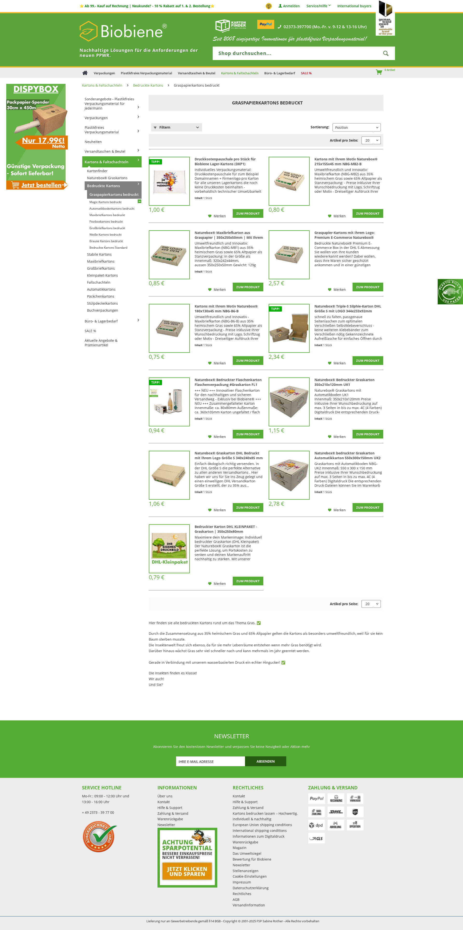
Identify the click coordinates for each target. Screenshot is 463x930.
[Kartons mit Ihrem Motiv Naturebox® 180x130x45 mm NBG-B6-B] (169, 328)
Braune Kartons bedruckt (106, 241)
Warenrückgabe (170, 819)
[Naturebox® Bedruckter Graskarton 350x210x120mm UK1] (289, 401)
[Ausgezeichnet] (118, 836)
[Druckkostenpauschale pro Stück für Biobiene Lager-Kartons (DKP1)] (169, 181)
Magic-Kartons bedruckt (105, 202)
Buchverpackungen (102, 310)
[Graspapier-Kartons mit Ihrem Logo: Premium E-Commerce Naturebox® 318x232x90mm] (289, 254)
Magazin (239, 847)
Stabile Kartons (99, 254)
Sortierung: (320, 127)
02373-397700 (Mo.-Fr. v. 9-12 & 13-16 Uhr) (325, 26)
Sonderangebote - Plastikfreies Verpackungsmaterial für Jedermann (109, 103)
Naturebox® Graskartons (107, 178)
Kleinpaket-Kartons (102, 275)
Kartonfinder (97, 171)
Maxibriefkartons (101, 261)
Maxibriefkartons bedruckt (107, 215)
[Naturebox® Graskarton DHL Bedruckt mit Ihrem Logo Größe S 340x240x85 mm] (169, 475)
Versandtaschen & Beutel (105, 151)
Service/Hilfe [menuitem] (316, 6)
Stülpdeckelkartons (102, 303)
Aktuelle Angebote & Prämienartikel (101, 342)
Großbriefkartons (101, 268)
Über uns (164, 796)
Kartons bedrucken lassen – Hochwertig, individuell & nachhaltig (265, 816)
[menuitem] (377, 72)
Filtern (164, 127)
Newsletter (166, 824)
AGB (236, 899)
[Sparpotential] (187, 858)
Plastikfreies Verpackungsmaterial (102, 129)
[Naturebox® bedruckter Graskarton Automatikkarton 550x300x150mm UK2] (289, 475)
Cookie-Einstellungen (250, 876)
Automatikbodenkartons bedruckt (111, 208)
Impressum (242, 882)
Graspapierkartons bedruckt (114, 194)
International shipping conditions (260, 830)
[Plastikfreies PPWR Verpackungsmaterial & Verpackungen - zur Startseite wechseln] (130, 31)
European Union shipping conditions (262, 824)
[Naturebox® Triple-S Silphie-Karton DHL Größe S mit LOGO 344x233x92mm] (289, 328)
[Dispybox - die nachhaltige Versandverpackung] (36, 136)
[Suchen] (386, 53)
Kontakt (163, 802)
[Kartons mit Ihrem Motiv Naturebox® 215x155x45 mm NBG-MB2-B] (289, 181)
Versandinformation (249, 905)
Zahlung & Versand (172, 813)
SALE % (90, 330)
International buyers (354, 6)
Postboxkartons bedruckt (106, 221)
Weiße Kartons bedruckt (105, 234)
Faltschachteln (98, 282)
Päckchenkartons (100, 296)
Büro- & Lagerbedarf (101, 321)
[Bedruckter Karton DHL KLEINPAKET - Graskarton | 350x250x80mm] (169, 548)
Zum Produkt (248, 213)
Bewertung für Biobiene (252, 859)
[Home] (85, 73)
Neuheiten (93, 141)
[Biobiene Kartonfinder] (231, 26)
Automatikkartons (101, 289)
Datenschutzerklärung (251, 888)
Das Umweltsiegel (247, 853)
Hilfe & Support (169, 807)
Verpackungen (96, 118)
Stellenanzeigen (246, 870)
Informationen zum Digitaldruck (258, 836)
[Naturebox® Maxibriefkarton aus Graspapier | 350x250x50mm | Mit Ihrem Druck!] (169, 254)
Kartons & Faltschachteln (107, 161)
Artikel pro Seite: (344, 140)
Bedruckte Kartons (103, 185)
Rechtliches (242, 893)
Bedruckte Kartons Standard (108, 248)
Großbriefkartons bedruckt (107, 228)
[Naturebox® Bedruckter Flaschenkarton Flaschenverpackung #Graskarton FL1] (169, 401)
